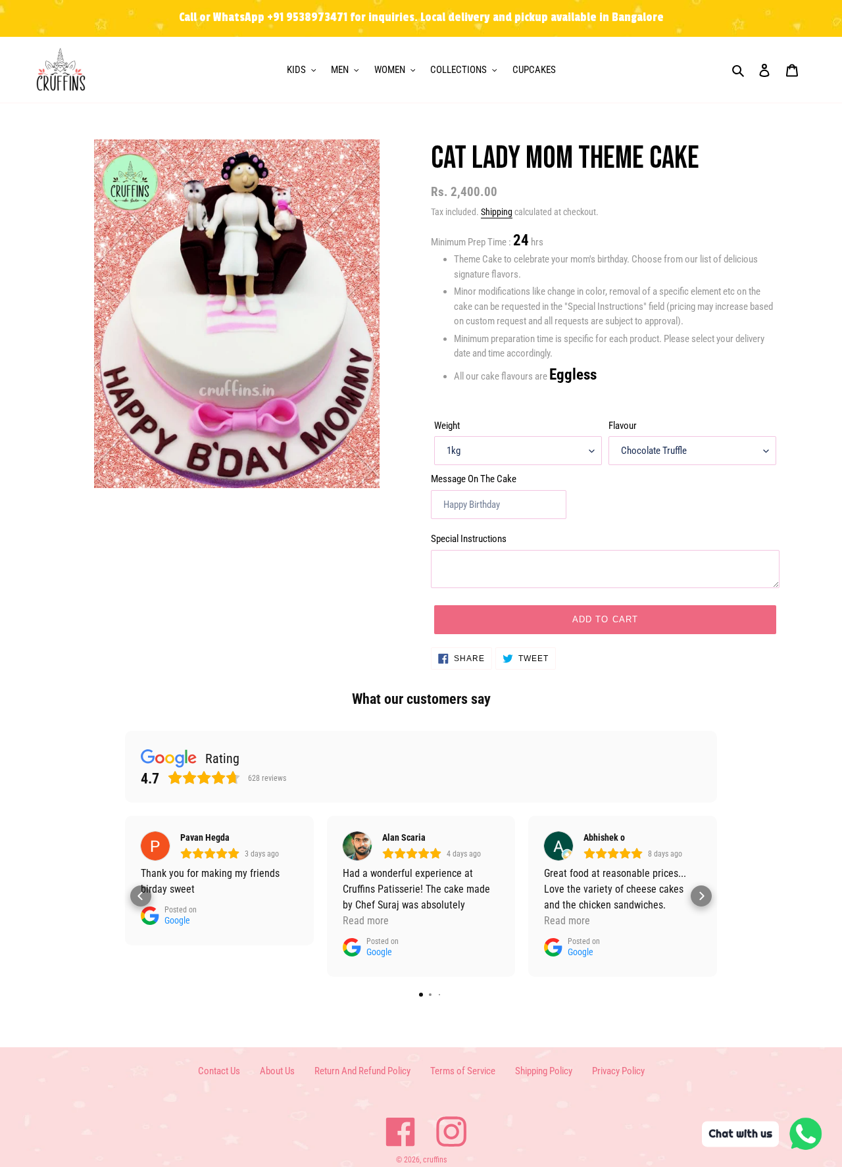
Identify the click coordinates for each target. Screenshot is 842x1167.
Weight (447, 426)
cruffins (435, 1159)
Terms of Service (462, 1071)
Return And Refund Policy (362, 1071)
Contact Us (219, 1071)
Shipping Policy (543, 1071)
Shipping (496, 212)
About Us (277, 1071)
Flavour (622, 426)
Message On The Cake (473, 479)
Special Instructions (469, 539)
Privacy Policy (618, 1071)
